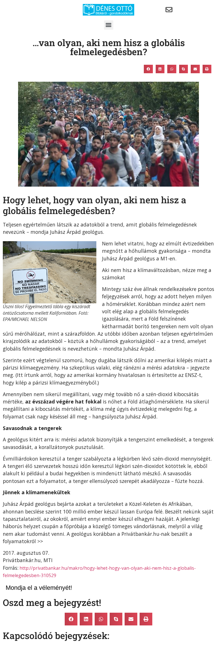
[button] (108, 25)
